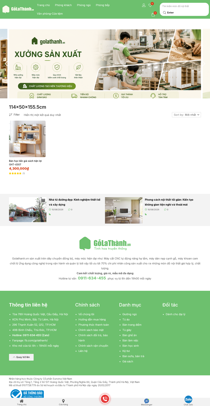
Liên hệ (82, 351)
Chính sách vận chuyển (93, 345)
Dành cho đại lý (175, 314)
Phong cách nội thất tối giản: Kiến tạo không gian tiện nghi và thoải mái (169, 202)
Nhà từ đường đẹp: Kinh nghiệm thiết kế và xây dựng (74, 202)
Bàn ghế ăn (129, 335)
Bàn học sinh (130, 345)
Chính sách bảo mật (91, 330)
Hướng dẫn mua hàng (92, 319)
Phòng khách (63, 5)
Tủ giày (126, 330)
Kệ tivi (126, 351)
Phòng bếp (103, 5)
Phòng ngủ (84, 5)
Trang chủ (43, 5)
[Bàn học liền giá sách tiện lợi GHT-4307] (27, 139)
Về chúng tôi (86, 314)
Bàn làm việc (130, 340)
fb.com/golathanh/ (36, 340)
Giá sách (127, 361)
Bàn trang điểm (131, 324)
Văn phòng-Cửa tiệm (50, 13)
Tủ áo (126, 319)
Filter (17, 114)
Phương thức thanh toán (93, 324)
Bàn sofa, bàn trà (133, 356)
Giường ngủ (129, 314)
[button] (192, 114)
